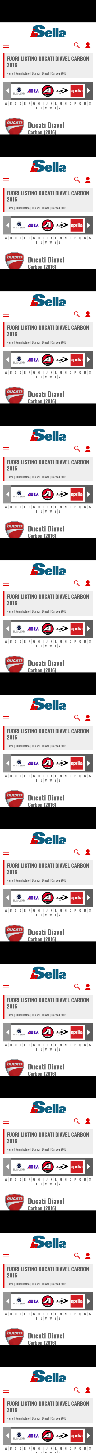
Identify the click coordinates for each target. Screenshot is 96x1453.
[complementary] (48, 726)
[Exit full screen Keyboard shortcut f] (88, 1447)
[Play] (48, 726)
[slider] (48, 1446)
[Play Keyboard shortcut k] (7, 1447)
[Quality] (78, 1447)
